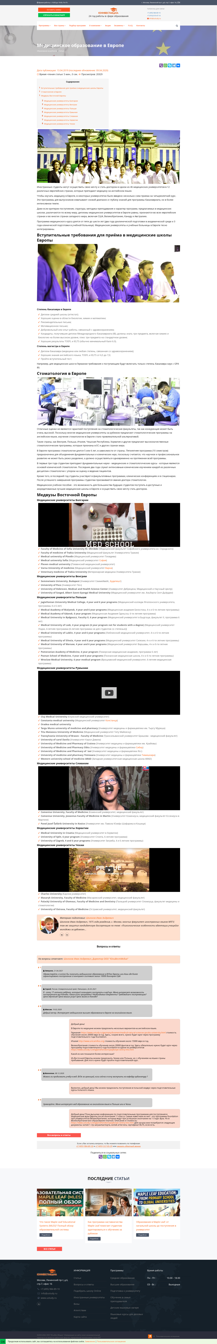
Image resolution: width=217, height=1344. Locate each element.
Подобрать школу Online (87, 1290)
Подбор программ (77, 25)
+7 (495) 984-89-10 (153, 13)
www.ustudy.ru (49, 1297)
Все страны (59, 25)
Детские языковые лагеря (124, 1307)
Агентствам (80, 1310)
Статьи (77, 1277)
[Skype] (170, 65)
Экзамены (118, 25)
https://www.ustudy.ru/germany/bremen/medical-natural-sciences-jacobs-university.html (123, 1032)
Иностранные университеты (89, 1297)
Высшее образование (122, 1284)
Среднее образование (122, 1277)
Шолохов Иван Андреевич (100, 917)
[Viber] (161, 65)
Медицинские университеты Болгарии (61, 101)
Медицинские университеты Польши (60, 108)
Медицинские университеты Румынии (60, 112)
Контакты (140, 25)
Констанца (111, 720)
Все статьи (49, 1249)
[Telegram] (174, 65)
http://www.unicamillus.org (91, 1041)
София (102, 560)
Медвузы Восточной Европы (53, 96)
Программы (44, 25)
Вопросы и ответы (84, 1284)
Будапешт (115, 581)
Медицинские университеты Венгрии (60, 104)
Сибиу (139, 747)
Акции (108, 25)
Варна (108, 567)
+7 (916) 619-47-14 (153, 15)
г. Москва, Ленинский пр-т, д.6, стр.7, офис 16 (159, 2)
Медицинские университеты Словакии (61, 116)
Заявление (90, 1341)
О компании (94, 25)
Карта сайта (80, 1316)
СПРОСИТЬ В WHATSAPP (54, 15)
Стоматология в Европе (51, 92)
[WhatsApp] (165, 65)
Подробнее (46, 1239)
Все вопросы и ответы (59, 1135)
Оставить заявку (54, 10)
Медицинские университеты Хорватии (61, 120)
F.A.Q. (130, 25)
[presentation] (37, 1215)
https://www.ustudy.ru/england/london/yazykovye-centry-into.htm (102, 1049)
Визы (76, 1303)
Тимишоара (148, 755)
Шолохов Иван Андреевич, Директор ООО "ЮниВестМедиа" (96, 958)
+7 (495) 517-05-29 (103, 1146)
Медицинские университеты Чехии (59, 124)
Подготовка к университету (125, 1290)
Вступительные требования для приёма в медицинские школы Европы (72, 88)
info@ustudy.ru (155, 18)
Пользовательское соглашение (167, 1336)
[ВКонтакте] (178, 65)
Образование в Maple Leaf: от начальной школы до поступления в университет (108, 1225)
